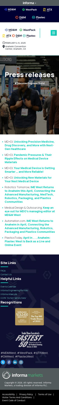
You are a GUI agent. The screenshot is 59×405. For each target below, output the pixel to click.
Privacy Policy (27, 394)
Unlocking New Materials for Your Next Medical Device (28, 179)
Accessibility (9, 394)
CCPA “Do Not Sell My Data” (13, 298)
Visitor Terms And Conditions (18, 397)
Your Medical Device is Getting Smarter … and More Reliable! (30, 169)
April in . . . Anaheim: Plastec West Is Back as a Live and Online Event (27, 241)
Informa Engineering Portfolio (14, 290)
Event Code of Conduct (13, 400)
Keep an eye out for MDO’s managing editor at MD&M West (30, 211)
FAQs (3, 270)
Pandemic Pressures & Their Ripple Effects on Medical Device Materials (28, 158)
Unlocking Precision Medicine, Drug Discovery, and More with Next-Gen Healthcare (30, 145)
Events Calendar (8, 286)
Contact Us (6, 274)
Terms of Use (46, 394)
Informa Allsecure (9, 294)
